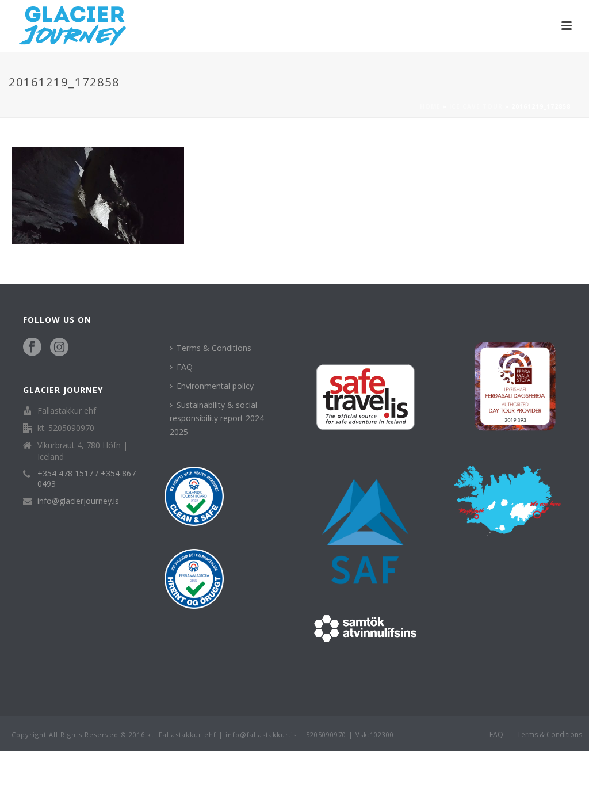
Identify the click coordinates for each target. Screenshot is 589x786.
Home (430, 106)
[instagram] (59, 347)
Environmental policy (215, 385)
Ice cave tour (476, 106)
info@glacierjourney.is (78, 501)
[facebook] (32, 347)
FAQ (185, 366)
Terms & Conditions (214, 347)
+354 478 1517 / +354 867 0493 (86, 478)
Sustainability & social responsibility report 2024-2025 (218, 418)
